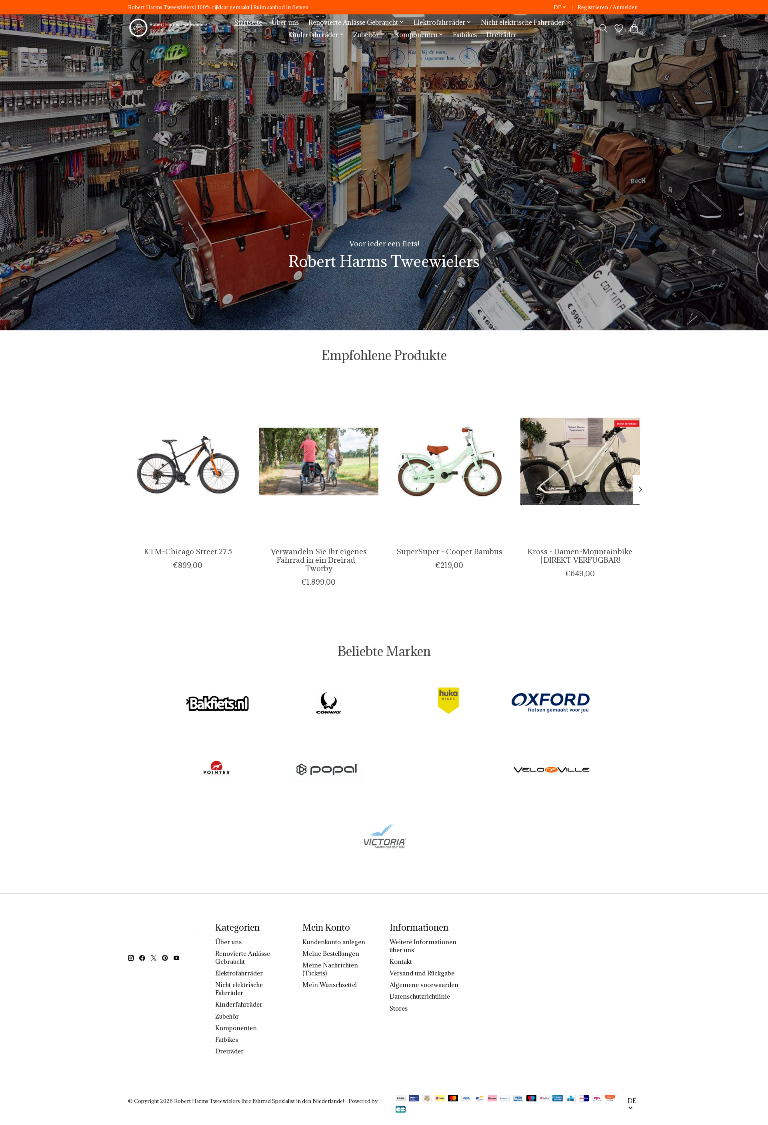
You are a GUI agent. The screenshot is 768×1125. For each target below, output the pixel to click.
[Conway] (328, 703)
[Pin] (414, 1099)
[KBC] (571, 1099)
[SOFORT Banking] (492, 1099)
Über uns (285, 22)
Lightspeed (141, 1108)
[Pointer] (216, 770)
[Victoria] (384, 837)
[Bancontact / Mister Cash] (479, 1099)
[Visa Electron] (518, 1099)
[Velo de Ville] (552, 770)
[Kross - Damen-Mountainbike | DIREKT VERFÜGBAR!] (580, 461)
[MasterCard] (453, 1099)
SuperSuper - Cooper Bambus (449, 551)
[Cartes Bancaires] (401, 1110)
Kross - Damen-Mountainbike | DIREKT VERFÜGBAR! (580, 555)
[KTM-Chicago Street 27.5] (188, 461)
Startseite (248, 22)
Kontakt (401, 961)
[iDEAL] (440, 1099)
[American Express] (557, 1099)
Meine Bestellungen (330, 953)
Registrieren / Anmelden (608, 7)
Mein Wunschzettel (329, 985)
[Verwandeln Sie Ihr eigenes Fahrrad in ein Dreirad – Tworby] (318, 461)
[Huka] (440, 703)
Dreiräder (501, 34)
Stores (399, 1008)
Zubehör (227, 1016)
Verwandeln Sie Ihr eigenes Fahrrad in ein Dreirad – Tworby (319, 559)
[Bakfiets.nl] (218, 703)
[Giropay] (584, 1099)
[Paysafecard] (505, 1099)
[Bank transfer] (401, 1099)
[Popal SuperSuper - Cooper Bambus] (449, 461)
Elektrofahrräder (239, 973)
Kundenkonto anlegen (333, 942)
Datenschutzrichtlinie (420, 996)
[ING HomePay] (610, 1099)
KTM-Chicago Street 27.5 (188, 551)
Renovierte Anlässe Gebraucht (242, 957)
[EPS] (597, 1099)
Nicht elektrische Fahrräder (239, 989)
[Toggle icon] (603, 28)
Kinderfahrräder (238, 1004)
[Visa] (466, 1099)
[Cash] (427, 1099)
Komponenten (236, 1028)
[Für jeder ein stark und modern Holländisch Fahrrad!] (169, 28)
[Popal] (327, 770)
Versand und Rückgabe (422, 973)
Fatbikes (465, 34)
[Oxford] (550, 703)
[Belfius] (545, 1099)
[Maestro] (531, 1099)
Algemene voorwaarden (424, 985)
